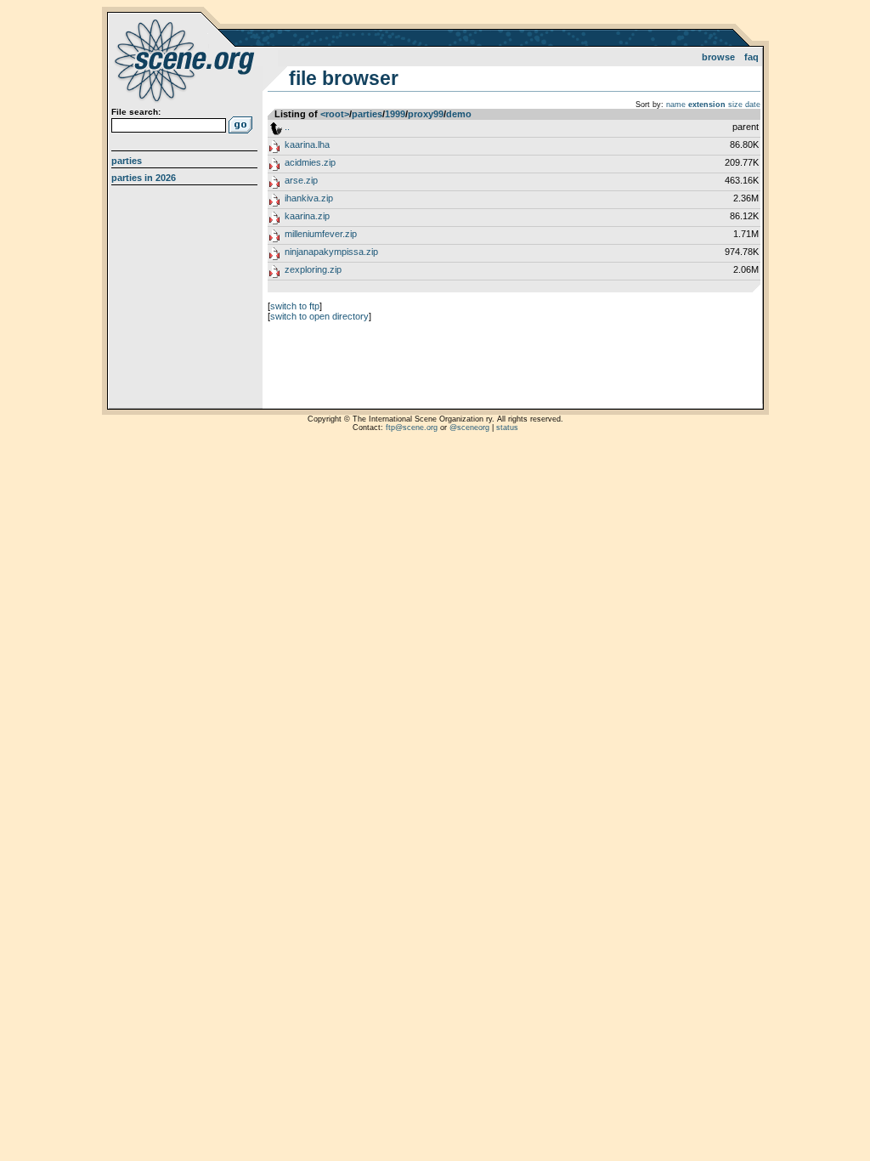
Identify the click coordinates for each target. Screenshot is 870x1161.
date (752, 104)
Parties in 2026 (143, 178)
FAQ (751, 57)
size (735, 104)
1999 (395, 114)
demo (459, 114)
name (676, 104)
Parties (126, 161)
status (507, 427)
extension (707, 104)
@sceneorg (469, 427)
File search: (136, 111)
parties (367, 114)
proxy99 (425, 114)
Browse (718, 57)
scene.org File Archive (186, 59)
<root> (334, 114)
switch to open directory (319, 316)
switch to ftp (294, 306)
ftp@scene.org (412, 427)
